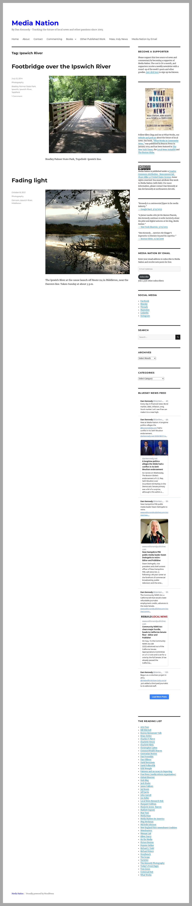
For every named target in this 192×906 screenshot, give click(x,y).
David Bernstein (147, 762)
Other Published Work (92, 39)
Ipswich (15, 89)
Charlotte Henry (147, 742)
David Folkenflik (147, 765)
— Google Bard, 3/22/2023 (150, 209)
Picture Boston (147, 842)
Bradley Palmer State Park (24, 86)
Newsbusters (146, 830)
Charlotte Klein (147, 745)
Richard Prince (147, 851)
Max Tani (144, 813)
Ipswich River (26, 89)
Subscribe (144, 277)
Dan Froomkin (146, 756)
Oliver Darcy (145, 836)
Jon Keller (144, 798)
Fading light (29, 180)
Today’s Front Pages (149, 866)
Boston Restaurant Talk (150, 733)
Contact (38, 39)
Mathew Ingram (147, 810)
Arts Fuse (144, 727)
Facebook (144, 301)
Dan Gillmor (145, 759)
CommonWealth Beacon (151, 751)
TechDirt (144, 860)
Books (69, 39)
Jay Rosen (144, 789)
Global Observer (147, 777)
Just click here (152, 72)
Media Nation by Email (144, 39)
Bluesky (143, 304)
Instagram (145, 316)
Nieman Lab (145, 833)
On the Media (146, 839)
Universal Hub (146, 872)
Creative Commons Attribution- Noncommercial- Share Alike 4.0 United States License (157, 174)
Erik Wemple (146, 768)
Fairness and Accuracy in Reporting (156, 771)
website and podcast (147, 138)
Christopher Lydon (148, 748)
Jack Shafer (145, 783)
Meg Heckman (146, 822)
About (26, 39)
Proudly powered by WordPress (40, 893)
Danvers (15, 200)
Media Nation (35, 23)
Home (15, 39)
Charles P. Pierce (147, 739)
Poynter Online (147, 845)
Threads (144, 307)
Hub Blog (144, 780)
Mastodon (145, 310)
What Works (146, 875)
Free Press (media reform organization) (158, 774)
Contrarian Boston (148, 754)
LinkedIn (144, 313)
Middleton (16, 203)
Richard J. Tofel (147, 848)
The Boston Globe (146, 152)
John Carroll (145, 795)
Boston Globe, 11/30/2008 (152, 239)
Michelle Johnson (148, 824)
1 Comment (17, 96)
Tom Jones (145, 869)
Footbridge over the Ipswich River (61, 66)
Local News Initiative (166, 149)
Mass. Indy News (118, 39)
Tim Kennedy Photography (152, 863)
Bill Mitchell (145, 730)
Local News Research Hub (151, 801)
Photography (18, 82)
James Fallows (146, 786)
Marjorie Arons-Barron (150, 807)
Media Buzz (145, 816)
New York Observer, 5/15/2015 (154, 227)
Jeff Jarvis (144, 792)
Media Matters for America (152, 819)
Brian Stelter (146, 736)
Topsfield (16, 92)
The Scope (145, 857)
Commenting (54, 39)
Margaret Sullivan (148, 804)
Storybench (145, 854)
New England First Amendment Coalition (158, 827)
